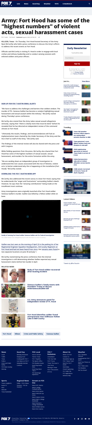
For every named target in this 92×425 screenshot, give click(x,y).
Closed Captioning (68, 369)
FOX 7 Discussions (52, 369)
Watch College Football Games (36, 388)
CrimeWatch (51, 357)
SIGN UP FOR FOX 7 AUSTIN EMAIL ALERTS (18, 104)
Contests (19, 365)
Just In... (67, 81)
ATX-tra (49, 372)
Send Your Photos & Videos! (84, 363)
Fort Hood (12, 37)
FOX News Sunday (6, 367)
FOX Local (36, 352)
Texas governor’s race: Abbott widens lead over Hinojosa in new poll (82, 143)
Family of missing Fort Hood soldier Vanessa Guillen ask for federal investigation (27, 235)
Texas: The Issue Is (53, 363)
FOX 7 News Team (68, 361)
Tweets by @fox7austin (71, 263)
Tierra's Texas (36, 357)
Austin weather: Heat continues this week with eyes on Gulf (72, 204)
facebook (74, 418)
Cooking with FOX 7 (22, 359)
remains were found (50, 249)
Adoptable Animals (22, 363)
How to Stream (36, 354)
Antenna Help (67, 375)
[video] (86, 204)
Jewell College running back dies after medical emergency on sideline (72, 102)
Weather (81, 352)
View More (86, 81)
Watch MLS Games (37, 409)
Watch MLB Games (37, 391)
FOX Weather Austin (38, 363)
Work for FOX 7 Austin (67, 364)
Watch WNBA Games (38, 407)
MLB (2, 387)
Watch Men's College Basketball (38, 400)
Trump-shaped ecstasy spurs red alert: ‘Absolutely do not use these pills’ (72, 118)
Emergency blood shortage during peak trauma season (71, 235)
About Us (66, 352)
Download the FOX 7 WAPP (84, 359)
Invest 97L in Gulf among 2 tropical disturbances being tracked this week (71, 86)
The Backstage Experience (36, 373)
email (89, 418)
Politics (3, 361)
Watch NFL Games (37, 385)
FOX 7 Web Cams (83, 366)
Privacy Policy (79, 72)
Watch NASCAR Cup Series (38, 394)
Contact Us (66, 357)
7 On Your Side (51, 359)
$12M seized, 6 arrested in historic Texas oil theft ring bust (82, 171)
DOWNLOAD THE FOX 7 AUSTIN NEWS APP (18, 174)
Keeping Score (21, 357)
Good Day (21, 352)
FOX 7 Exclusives (51, 353)
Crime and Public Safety (33, 334)
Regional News (23, 381)
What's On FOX (67, 354)
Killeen (17, 334)
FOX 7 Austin (4, 37)
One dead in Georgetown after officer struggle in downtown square (71, 110)
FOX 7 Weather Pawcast (82, 355)
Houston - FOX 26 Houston (22, 386)
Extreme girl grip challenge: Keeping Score (72, 219)
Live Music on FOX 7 (23, 361)
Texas (3, 359)
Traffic (3, 357)
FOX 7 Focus (51, 361)
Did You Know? (82, 370)
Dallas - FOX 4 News (23, 383)
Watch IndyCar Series (38, 397)
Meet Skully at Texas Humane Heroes (72, 211)
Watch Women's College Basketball (37, 404)
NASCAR (3, 389)
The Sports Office (37, 361)
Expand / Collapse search (89, 4)
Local (3, 354)
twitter (78, 418)
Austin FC (4, 385)
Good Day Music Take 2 (37, 370)
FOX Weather (82, 368)
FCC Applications (68, 373)
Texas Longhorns (6, 383)
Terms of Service (78, 74)
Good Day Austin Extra (37, 366)
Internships (66, 367)
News (3, 352)
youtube (85, 418)
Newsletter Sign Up (68, 359)
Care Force (50, 365)
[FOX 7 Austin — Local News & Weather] (7, 4)
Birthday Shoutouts (22, 354)
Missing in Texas (52, 367)
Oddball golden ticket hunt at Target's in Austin (72, 227)
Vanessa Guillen (52, 334)
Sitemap (3, 369)
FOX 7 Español (36, 359)
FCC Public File (67, 371)
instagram (81, 418)
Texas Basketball (6, 392)
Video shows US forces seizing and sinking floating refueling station (71, 94)
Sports (4, 381)
